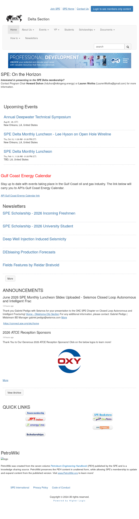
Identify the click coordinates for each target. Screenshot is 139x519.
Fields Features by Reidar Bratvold (31, 264)
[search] (127, 46)
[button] (28, 29)
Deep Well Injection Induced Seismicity (34, 238)
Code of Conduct (61, 487)
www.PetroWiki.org (68, 473)
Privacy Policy (40, 487)
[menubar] (70, 8)
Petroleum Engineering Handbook (69, 466)
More (10, 278)
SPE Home (68, 8)
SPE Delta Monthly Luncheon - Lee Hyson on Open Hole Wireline (57, 133)
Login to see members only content (112, 9)
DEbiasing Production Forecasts (29, 251)
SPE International (20, 487)
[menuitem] (56, 8)
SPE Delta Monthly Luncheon (28, 151)
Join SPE (55, 8)
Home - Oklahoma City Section (42, 314)
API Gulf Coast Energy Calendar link (20, 195)
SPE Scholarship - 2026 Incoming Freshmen (39, 213)
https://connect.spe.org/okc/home (21, 323)
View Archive (14, 392)
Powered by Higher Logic (69, 500)
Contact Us (83, 8)
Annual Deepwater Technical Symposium (37, 116)
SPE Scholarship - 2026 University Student (38, 225)
